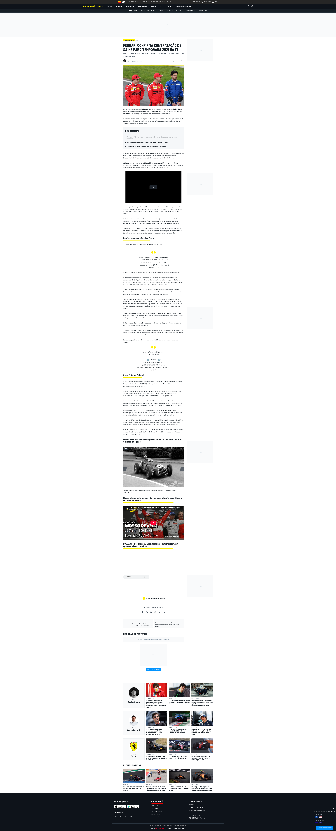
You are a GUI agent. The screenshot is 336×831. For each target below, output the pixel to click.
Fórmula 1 (100, 6)
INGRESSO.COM (133, 2)
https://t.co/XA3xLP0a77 (155, 262)
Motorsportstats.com (157, 817)
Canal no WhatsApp (190, 10)
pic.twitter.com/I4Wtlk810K (153, 365)
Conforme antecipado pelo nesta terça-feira (144, 109)
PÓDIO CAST (179, 10)
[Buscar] (249, 6)
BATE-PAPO (207, 2)
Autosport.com (155, 814)
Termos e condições (155, 825)
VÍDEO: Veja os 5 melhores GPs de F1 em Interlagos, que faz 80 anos (147, 142)
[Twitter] (147, 612)
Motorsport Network (161, 828)
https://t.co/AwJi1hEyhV (153, 362)
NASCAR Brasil (143, 6)
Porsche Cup (130, 6)
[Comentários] (181, 60)
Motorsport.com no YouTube (147, 10)
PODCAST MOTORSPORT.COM (166, 10)
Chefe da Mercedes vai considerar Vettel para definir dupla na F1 (146, 146)
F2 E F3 (162, 6)
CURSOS (155, 2)
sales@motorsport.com (195, 813)
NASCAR (153, 6)
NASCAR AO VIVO (203, 10)
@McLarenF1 (153, 352)
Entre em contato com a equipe (197, 810)
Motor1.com (154, 808)
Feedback (191, 804)
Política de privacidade (180, 825)
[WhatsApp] (151, 612)
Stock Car (119, 6)
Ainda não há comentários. (153, 639)
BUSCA (198, 2)
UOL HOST (142, 2)
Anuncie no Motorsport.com (196, 807)
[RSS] (135, 816)
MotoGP (109, 6)
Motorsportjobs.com (156, 811)
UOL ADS (168, 2)
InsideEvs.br (154, 805)
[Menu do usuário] (252, 6)
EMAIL (216, 2)
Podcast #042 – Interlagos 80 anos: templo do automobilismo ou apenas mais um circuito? (152, 137)
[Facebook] (142, 612)
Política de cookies (167, 825)
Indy (169, 6)
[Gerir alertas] (164, 612)
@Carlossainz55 (145, 257)
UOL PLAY (162, 2)
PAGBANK (149, 2)
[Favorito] (176, 60)
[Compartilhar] (173, 60)
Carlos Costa (130, 60)
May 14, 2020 (153, 267)
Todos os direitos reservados (176, 828)
